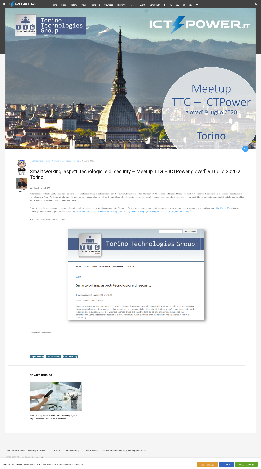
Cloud (83, 5)
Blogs (63, 5)
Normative (121, 5)
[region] (130, 463)
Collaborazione (38, 161)
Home (54, 5)
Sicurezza (108, 5)
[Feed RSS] (190, 5)
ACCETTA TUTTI (246, 465)
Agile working (38, 357)
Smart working (71, 357)
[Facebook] (165, 5)
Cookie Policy (91, 450)
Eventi (142, 5)
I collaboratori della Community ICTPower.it (27, 450)
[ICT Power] (19, 4)
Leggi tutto (89, 464)
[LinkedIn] (177, 5)
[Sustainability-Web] (197, 5)
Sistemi (74, 5)
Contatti (56, 450)
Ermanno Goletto (21, 173)
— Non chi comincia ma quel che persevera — (124, 450)
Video (133, 5)
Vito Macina (221, 208)
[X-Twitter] (170, 5)
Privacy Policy (72, 450)
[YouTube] (184, 5)
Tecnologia (95, 5)
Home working (54, 357)
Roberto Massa (21, 191)
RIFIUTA (226, 465)
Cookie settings (207, 465)
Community (155, 5)
